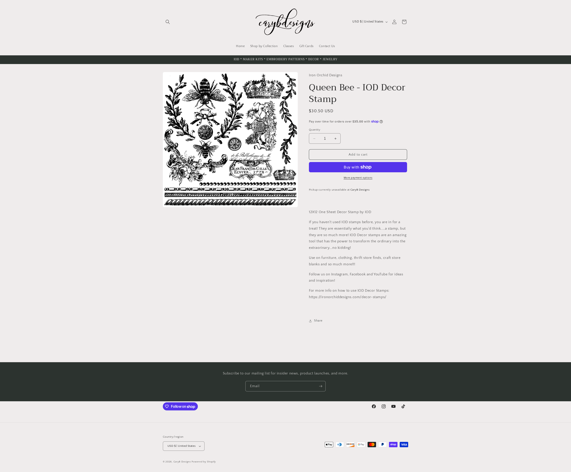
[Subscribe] (320, 386)
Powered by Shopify (204, 461)
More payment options (358, 177)
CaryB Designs (182, 461)
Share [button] (318, 320)
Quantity (314, 129)
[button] (168, 22)
